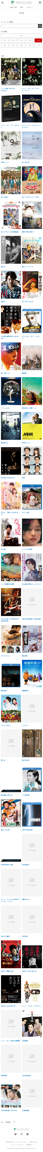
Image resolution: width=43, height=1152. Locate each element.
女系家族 (25, 1041)
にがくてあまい (6, 725)
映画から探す (13, 7)
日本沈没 (25, 936)
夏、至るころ (5, 373)
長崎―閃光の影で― (28, 232)
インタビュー (29, 7)
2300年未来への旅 (7, 864)
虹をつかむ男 (5, 830)
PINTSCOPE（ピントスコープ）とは (16, 1142)
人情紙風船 (25, 1110)
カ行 (13, 40)
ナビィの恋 (25, 512)
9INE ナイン (5, 162)
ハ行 (4, 45)
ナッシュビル (5, 408)
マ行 (13, 45)
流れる (3, 266)
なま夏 (3, 549)
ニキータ (25, 725)
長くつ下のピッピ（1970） (31, 197)
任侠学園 (4, 1075)
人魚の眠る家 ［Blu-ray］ (9, 1110)
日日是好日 (25, 864)
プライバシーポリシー (17, 1144)
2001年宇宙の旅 (27, 830)
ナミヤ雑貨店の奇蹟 (7, 584)
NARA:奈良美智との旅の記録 (31, 619)
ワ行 (38, 45)
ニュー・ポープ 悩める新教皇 (10, 1041)
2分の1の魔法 (5, 936)
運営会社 (29, 1144)
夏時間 (24, 373)
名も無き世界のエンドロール (31, 584)
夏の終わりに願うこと (29, 408)
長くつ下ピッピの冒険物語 (9, 232)
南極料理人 (25, 690)
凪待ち (3, 301)
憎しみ (3, 760)
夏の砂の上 (4, 443)
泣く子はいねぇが (28, 301)
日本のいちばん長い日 (29, 971)
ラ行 (29, 45)
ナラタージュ (5, 656)
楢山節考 (25, 656)
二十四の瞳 (25, 795)
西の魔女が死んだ (6, 795)
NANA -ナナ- (26, 443)
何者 (23, 477)
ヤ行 (21, 45)
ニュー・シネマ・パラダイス (31, 1006)
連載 (21, 7)
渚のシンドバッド (28, 266)
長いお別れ (4, 197)
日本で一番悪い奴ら (7, 971)
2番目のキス (26, 899)
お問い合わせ (33, 1142)
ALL (21, 35)
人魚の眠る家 (26, 1075)
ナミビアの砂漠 (27, 549)
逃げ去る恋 (25, 760)
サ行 (21, 40)
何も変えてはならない (8, 477)
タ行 (29, 40)
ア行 (4, 40)
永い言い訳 (25, 162)
